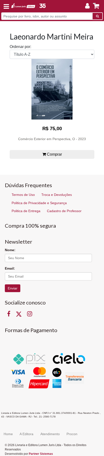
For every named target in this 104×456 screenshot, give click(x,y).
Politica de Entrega (26, 211)
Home (8, 434)
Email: (10, 268)
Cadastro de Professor (64, 211)
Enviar (12, 288)
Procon (72, 434)
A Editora (26, 434)
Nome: (10, 250)
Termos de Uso (23, 195)
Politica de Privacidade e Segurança (39, 203)
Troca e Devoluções (56, 195)
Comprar (54, 154)
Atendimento (50, 434)
